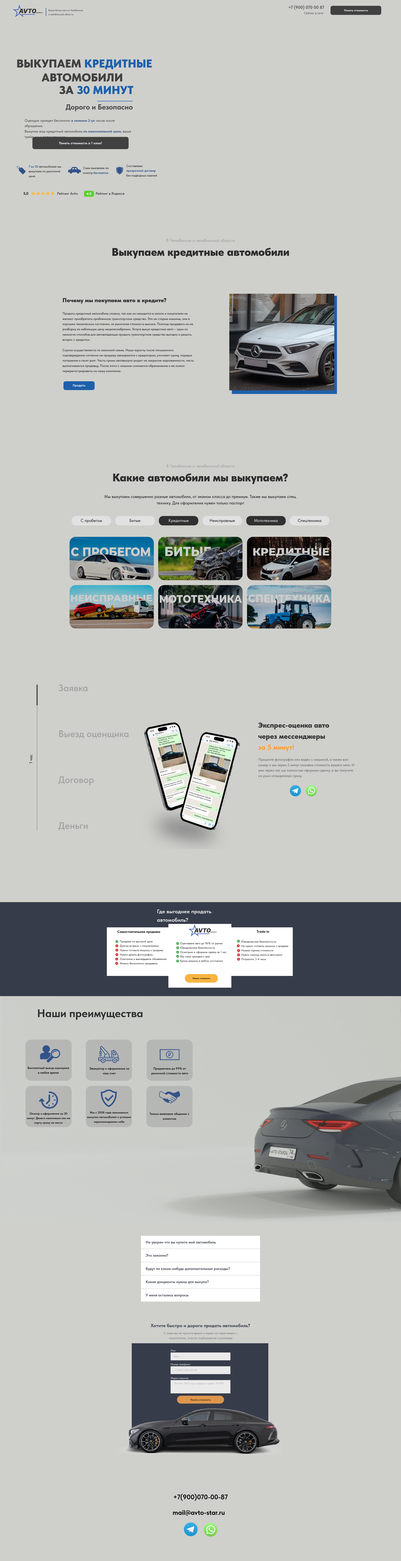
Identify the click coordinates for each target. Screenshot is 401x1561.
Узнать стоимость (200, 1399)
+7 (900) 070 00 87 (306, 7)
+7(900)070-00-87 (200, 1497)
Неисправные (222, 520)
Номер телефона (180, 1364)
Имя (173, 1350)
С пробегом (91, 520)
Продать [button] (79, 385)
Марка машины (179, 1378)
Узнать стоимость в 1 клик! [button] (80, 143)
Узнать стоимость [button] (356, 10)
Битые (135, 520)
